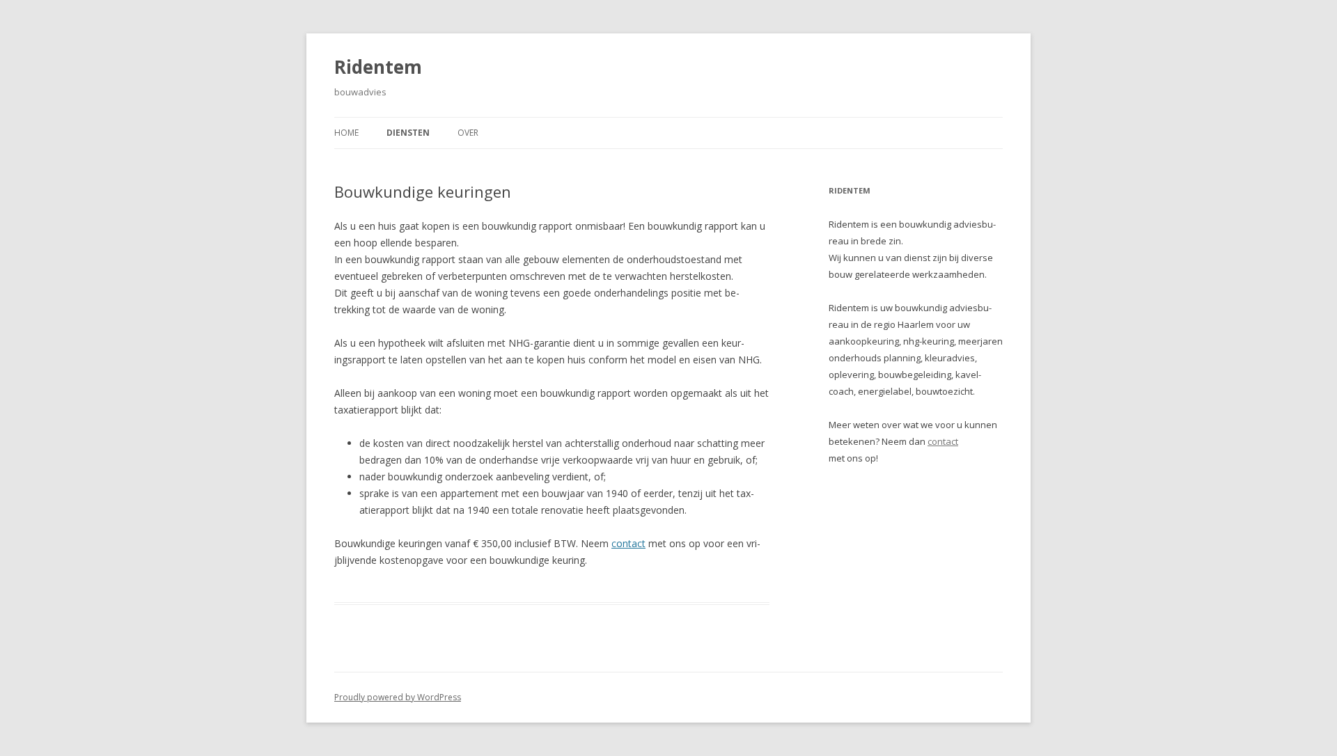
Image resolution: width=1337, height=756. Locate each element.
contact (628, 543)
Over (468, 133)
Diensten (408, 133)
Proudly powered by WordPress (397, 697)
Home (346, 133)
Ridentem (378, 66)
